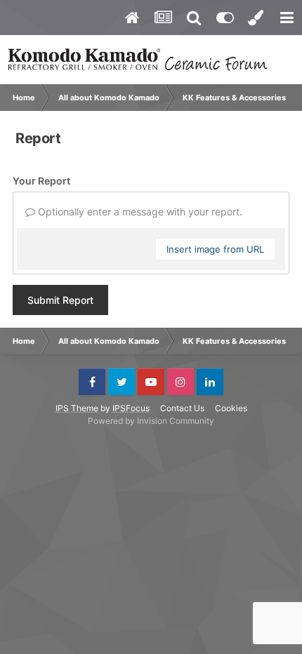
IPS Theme (76, 408)
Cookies (231, 408)
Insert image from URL (215, 249)
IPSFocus (131, 408)
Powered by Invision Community (151, 420)
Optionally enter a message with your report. (138, 212)
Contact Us (182, 408)
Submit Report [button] (60, 300)
